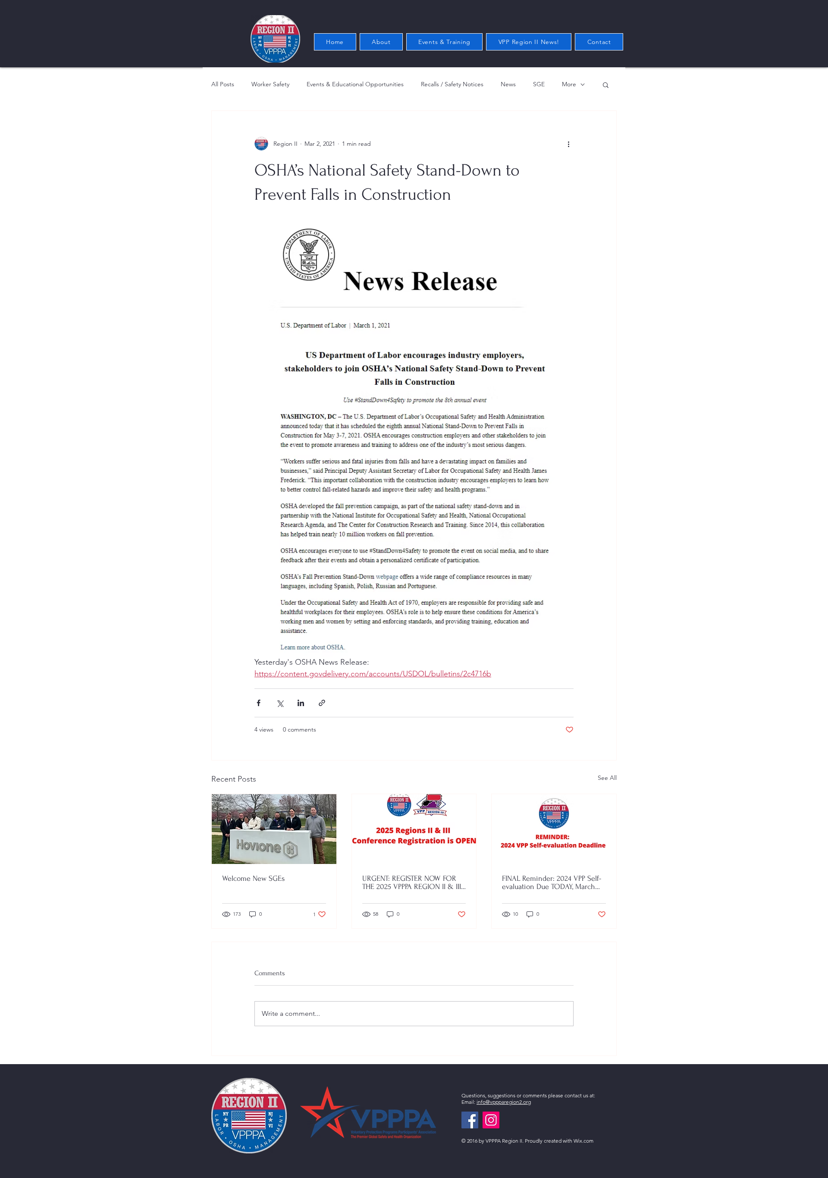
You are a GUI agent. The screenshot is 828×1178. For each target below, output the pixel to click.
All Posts (222, 84)
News (508, 84)
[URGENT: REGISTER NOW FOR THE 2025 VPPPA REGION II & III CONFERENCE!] (414, 829)
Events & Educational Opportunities (355, 84)
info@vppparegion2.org (504, 1102)
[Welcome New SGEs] (274, 829)
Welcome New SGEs (253, 878)
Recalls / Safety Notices (452, 84)
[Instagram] (491, 1120)
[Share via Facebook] (258, 703)
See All (607, 778)
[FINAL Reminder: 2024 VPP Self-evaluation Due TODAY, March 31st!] (554, 829)
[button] (606, 84)
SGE (539, 84)
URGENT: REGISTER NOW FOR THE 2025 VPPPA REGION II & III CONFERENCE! (411, 882)
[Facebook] (469, 1120)
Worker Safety (270, 84)
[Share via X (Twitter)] (280, 703)
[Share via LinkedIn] (301, 703)
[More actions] (568, 143)
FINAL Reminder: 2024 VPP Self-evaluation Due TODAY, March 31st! (551, 882)
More (569, 84)
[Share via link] (322, 703)
